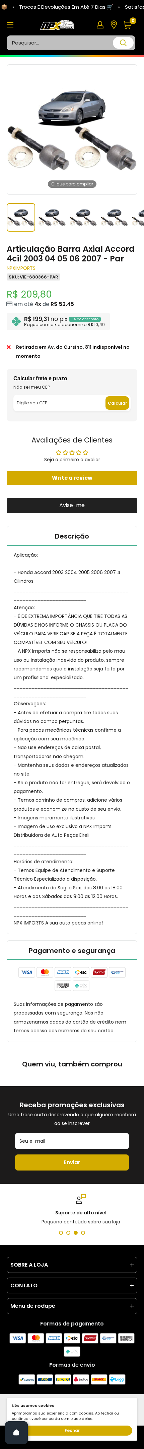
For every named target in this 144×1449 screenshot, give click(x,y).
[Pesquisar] (123, 43)
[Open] (16, 1432)
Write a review (72, 478)
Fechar (72, 1430)
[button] (130, 25)
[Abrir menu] (10, 24)
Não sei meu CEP (31, 387)
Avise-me (72, 505)
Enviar (72, 1162)
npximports (21, 268)
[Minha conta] (100, 24)
